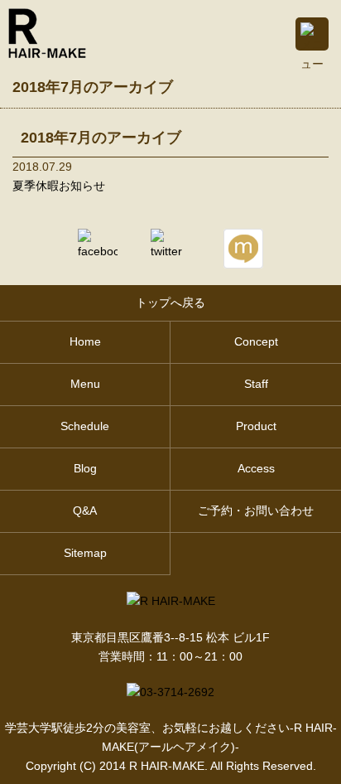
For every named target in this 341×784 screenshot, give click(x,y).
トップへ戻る (170, 303)
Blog (85, 468)
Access (256, 468)
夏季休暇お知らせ (58, 186)
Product (256, 426)
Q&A (85, 511)
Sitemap (85, 553)
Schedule (84, 426)
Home (85, 342)
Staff (256, 384)
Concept (256, 342)
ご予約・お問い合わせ (256, 511)
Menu (85, 384)
